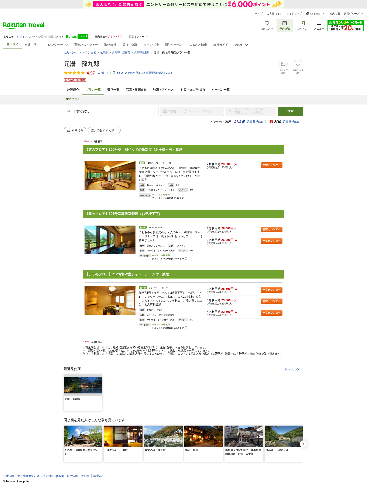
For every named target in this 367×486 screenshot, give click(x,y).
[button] (99, 377)
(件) (101, 72)
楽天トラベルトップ (75, 52)
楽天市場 (335, 13)
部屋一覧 (113, 89)
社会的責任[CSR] (53, 475)
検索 (291, 111)
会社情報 (8, 475)
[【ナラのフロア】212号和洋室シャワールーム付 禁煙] (110, 300)
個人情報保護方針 (28, 475)
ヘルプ (259, 13)
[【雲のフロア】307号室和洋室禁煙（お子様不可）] (110, 240)
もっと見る (291, 369)
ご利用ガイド (274, 13)
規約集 (85, 475)
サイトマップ (294, 13)
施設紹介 (73, 89)
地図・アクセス (163, 89)
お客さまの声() (193, 89)
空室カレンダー (272, 165)
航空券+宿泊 (255, 121)
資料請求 (98, 475)
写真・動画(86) (136, 89)
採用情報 (72, 475)
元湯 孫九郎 (81, 63)
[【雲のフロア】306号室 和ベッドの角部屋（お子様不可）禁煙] (110, 175)
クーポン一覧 (221, 89)
